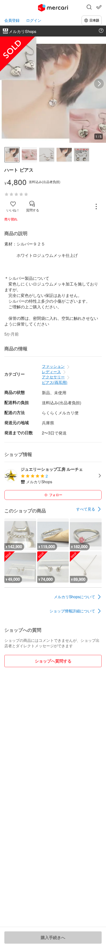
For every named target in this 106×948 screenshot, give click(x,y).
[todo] (99, 7)
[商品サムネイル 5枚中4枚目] (64, 154)
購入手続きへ (53, 937)
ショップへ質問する (53, 661)
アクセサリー (53, 376)
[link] (89, 509)
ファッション (53, 366)
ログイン (33, 20)
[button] (89, 8)
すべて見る (85, 509)
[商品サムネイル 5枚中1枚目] (12, 154)
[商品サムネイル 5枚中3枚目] (46, 154)
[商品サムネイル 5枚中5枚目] (81, 154)
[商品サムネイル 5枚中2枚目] (29, 154)
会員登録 (12, 20)
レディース (51, 371)
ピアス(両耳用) (54, 382)
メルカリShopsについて (74, 596)
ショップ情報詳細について (72, 610)
